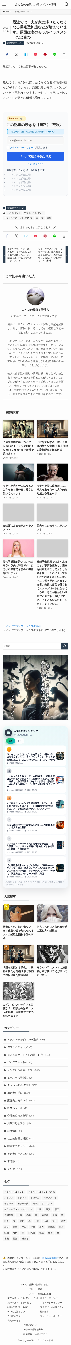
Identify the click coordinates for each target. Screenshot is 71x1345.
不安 (48, 1209)
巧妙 (46, 1221)
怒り (54, 1221)
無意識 (51, 1227)
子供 (37, 1221)
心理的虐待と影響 (21, 1115)
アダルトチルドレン (14, 1192)
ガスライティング (19, 1047)
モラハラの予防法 (20, 1077)
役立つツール (17, 1108)
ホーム (23, 1284)
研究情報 (14, 1130)
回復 (6, 1221)
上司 (39, 1209)
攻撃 (33, 1227)
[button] (7, 55)
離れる (25, 1238)
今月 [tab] (19, 740)
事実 (57, 1209)
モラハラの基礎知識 (22, 1085)
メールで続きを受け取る (35, 156)
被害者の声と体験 (21, 1153)
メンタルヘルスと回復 (23, 1070)
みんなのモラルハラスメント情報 (35, 4)
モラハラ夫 (22, 1203)
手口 (24, 1227)
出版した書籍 (35, 1289)
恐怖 (49, 218)
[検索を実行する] (64, 646)
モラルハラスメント (34, 213)
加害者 (45, 1215)
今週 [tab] (10, 740)
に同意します (29, 147)
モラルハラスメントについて (18, 218)
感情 (15, 1227)
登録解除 (44, 1311)
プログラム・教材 (19, 1062)
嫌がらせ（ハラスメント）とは (22, 1298)
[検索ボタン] (66, 4)
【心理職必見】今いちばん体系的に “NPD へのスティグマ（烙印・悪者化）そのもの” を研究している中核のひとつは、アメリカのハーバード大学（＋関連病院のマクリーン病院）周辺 (35, 868)
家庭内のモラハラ (15, 43)
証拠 (15, 1238)
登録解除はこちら (35, 164)
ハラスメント (14, 213)
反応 (54, 1215)
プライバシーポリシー (21, 147)
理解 (15, 1232)
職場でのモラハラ (21, 1146)
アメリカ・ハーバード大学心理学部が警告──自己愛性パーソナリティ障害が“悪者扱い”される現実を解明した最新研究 (35, 845)
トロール (35, 1197)
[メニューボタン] (4, 4)
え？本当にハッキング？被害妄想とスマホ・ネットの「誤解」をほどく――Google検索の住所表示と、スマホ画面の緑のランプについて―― (35, 804)
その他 (14, 1168)
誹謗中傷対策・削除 (39, 1284)
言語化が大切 (14, 1316)
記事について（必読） (18, 1307)
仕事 (19, 1215)
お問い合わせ (30, 1325)
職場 (41, 1232)
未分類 (13, 1161)
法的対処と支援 (19, 1123)
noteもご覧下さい (16, 1311)
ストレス (8, 1197)
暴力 (41, 1227)
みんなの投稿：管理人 (35, 309)
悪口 (6, 1227)
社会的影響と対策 (20, 1138)
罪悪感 (31, 1232)
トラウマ (21, 1197)
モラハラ (8, 1203)
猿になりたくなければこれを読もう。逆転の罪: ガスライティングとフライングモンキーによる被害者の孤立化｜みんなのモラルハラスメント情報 (35, 755)
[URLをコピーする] (64, 55)
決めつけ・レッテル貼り (19, 1302)
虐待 (50, 1232)
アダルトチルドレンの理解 (26, 1039)
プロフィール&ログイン (52, 1307)
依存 (28, 1215)
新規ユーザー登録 (49, 1298)
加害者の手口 (19, 1092)
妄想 (22, 1221)
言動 (6, 1238)
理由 (6, 1232)
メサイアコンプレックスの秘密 (23, 626)
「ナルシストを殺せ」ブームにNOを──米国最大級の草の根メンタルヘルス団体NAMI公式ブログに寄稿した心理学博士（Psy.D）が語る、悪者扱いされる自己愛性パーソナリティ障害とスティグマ (35, 780)
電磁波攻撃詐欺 (50, 1258)
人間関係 (8, 1215)
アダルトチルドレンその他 (41, 1192)
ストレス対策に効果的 (40, 1293)
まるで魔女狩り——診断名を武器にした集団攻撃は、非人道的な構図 (35, 825)
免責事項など (14, 1320)
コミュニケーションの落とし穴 (28, 1054)
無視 (61, 1227)
